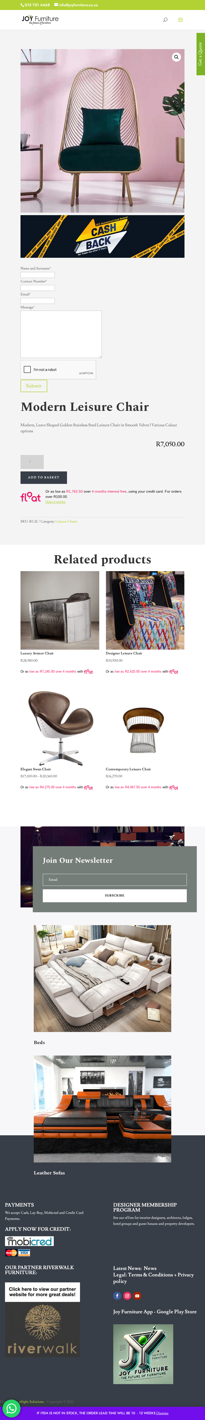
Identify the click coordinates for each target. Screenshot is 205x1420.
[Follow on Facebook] (117, 1296)
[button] (176, 57)
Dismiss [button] (162, 1413)
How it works (56, 502)
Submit (34, 386)
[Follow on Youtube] (137, 1296)
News (150, 1268)
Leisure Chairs (66, 521)
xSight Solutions (31, 1402)
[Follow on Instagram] (127, 1296)
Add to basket (44, 477)
